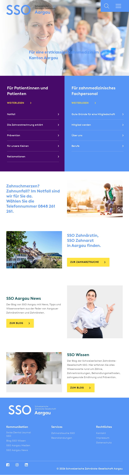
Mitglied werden (81, 124)
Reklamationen (16, 156)
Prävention (13, 135)
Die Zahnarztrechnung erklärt (25, 124)
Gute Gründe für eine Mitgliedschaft (93, 114)
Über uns (77, 135)
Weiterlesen (15, 103)
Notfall (11, 114)
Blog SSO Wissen (16, 440)
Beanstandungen (61, 437)
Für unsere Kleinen (18, 145)
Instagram (17, 464)
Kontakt (101, 433)
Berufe (75, 145)
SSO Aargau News (17, 450)
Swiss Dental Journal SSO (18, 434)
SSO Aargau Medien (18, 445)
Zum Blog (16, 323)
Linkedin (26, 464)
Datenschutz (104, 442)
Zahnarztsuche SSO (63, 433)
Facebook (7, 464)
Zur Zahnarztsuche (84, 262)
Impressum (102, 437)
